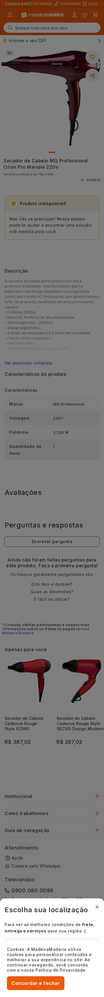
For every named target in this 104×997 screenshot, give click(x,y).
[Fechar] (97, 907)
